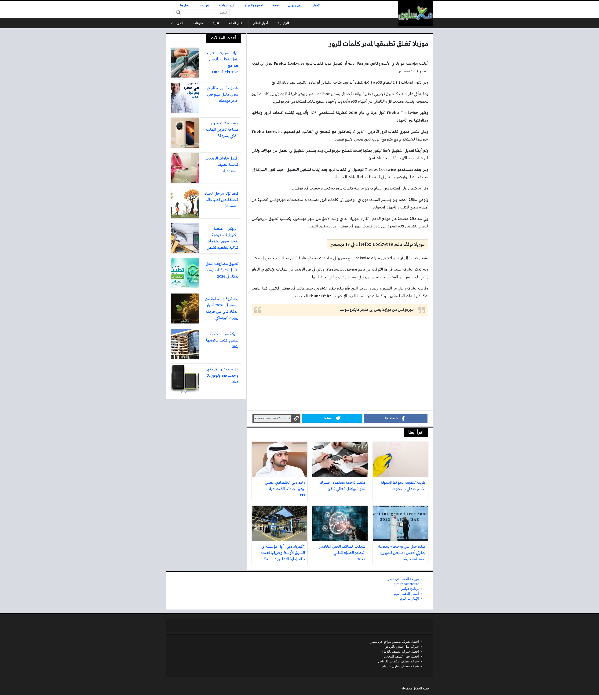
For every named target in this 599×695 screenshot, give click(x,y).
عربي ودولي (295, 5)
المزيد (179, 23)
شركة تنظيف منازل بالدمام (400, 666)
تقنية (216, 23)
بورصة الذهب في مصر (403, 579)
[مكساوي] (415, 13)
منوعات (205, 5)
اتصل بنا (185, 5)
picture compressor (406, 584)
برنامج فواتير (410, 589)
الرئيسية (283, 23)
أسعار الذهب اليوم (406, 593)
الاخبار (317, 5)
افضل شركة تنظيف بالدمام (400, 651)
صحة (276, 5)
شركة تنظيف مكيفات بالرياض (398, 661)
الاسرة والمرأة (254, 5)
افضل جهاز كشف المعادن (401, 656)
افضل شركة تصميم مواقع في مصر (395, 641)
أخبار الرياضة (227, 5)
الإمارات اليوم (409, 598)
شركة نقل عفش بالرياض (401, 646)
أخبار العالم (260, 23)
